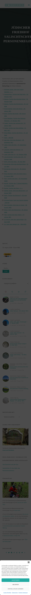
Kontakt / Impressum (23, 592)
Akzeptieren (16, 580)
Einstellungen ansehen (15, 588)
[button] (28, 562)
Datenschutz (15, 592)
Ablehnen (15, 584)
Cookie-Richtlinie (7, 592)
